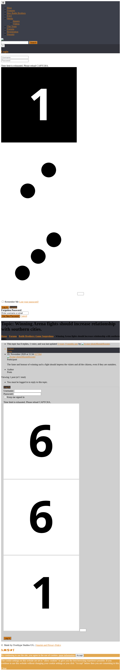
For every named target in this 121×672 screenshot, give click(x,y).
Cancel (24, 316)
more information (67, 655)
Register (13, 307)
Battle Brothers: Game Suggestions (36, 336)
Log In (7, 638)
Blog (9, 8)
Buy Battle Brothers (16, 13)
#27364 (37, 354)
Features (11, 10)
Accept (80, 655)
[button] (2, 39)
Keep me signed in (15, 397)
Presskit (10, 34)
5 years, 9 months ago (68, 344)
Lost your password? (29, 302)
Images (16, 21)
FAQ (9, 16)
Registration (12, 31)
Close (3, 668)
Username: (9, 391)
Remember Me (12, 302)
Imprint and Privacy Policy (48, 645)
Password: (9, 394)
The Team (12, 26)
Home (4, 336)
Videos (16, 24)
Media (10, 18)
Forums (10, 29)
